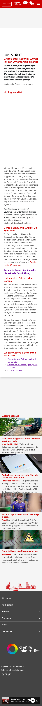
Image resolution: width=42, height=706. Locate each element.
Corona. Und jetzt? (15, 370)
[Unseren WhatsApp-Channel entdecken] (2, 674)
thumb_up (36, 700)
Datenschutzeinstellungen (12, 670)
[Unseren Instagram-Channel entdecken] (9, 674)
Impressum (6, 666)
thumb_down (28, 700)
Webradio (6, 598)
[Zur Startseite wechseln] (7, 4)
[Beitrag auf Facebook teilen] (16, 55)
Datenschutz (18, 666)
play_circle (32, 700)
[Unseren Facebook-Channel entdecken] (6, 674)
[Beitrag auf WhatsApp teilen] (12, 55)
